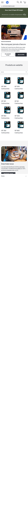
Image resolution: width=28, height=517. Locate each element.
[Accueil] (7, 2)
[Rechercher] (17, 2)
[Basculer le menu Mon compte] (20, 2)
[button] (14, 176)
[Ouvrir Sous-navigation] (2, 2)
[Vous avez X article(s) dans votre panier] (24, 2)
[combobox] (14, 71)
